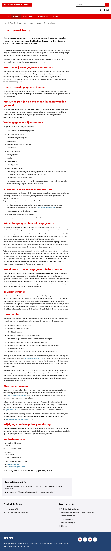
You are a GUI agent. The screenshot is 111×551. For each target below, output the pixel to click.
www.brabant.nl (13, 464)
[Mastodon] (90, 539)
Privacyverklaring (67, 519)
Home (6, 16)
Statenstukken (42, 16)
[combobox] (90, 5)
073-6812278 (11, 492)
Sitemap (64, 526)
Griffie (55, 16)
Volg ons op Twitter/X (48, 492)
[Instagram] (85, 539)
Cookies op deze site (68, 516)
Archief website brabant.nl (70, 509)
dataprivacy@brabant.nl (45, 208)
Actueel (15, 16)
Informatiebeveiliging (68, 522)
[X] (95, 539)
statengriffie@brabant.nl (28, 492)
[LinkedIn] (80, 539)
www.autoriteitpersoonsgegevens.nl (19, 419)
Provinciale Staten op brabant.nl (16, 512)
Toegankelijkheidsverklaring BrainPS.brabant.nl (77, 512)
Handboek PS (28, 16)
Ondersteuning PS (11, 509)
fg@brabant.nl (11, 410)
